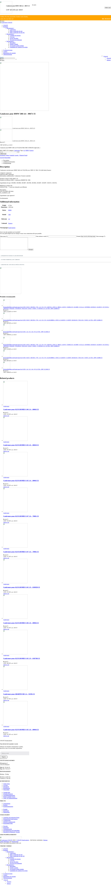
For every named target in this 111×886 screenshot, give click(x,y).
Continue (9, 846)
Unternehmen (6, 803)
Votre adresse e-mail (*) (42, 236)
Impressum (6, 810)
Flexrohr (5, 826)
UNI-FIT (5, 25)
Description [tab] (6, 160)
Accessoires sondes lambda (17, 45)
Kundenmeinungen (8, 806)
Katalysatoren (11, 227)
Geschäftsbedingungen (9, 795)
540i (9, 214)
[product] (57, 302)
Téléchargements (7, 54)
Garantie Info (6, 792)
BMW (27, 150)
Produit (79, 236)
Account (5, 785)
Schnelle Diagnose (8, 794)
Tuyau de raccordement (16, 40)
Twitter (7, 155)
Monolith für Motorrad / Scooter (11, 832)
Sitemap (45, 840)
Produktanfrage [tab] (7, 163)
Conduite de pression (15, 35)
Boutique (5, 26)
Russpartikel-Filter (8, 823)
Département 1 (10, 28)
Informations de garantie (9, 53)
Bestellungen (6, 788)
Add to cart (107, 7)
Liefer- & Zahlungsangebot (10, 798)
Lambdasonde (6, 820)
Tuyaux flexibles (14, 38)
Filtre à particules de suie (16, 31)
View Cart (3, 846)
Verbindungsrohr (7, 829)
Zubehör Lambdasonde (9, 822)
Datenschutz (6, 812)
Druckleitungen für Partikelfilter (11, 830)
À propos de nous (7, 50)
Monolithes (13, 42)
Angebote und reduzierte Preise (11, 817)
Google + (16, 155)
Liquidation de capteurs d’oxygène (19, 47)
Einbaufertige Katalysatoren (10, 819)
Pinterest (22, 155)
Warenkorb (6, 786)
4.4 (24, 150)
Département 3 (10, 41)
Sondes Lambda (14, 44)
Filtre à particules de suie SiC (17, 32)
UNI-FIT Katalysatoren (23, 840)
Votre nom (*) (3, 236)
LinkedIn (11, 155)
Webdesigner (15, 841)
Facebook (2, 155)
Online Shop (6, 783)
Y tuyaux (12, 37)
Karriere (5, 805)
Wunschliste (6, 789)
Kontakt (5, 809)
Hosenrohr (6, 827)
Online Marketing (4, 841)
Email (25, 155)
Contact (5, 51)
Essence (31, 150)
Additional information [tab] (9, 162)
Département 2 (10, 34)
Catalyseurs (13, 29)
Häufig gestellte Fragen (9, 796)
